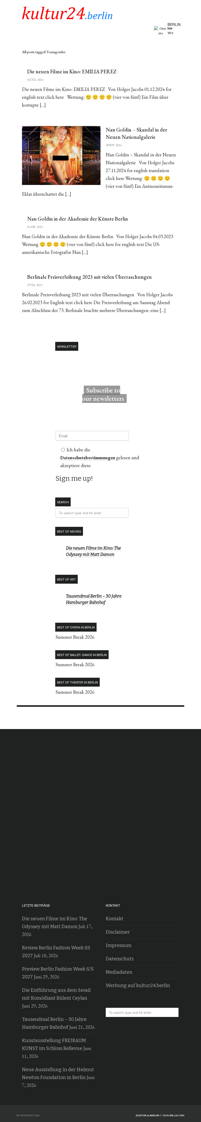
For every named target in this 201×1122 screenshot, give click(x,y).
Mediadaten (119, 972)
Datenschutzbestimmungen (87, 458)
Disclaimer (118, 932)
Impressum (118, 945)
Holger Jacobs (174, 1115)
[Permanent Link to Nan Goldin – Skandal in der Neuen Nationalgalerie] (61, 155)
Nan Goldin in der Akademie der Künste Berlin (77, 218)
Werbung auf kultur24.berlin (138, 985)
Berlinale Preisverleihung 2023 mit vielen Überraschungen (89, 276)
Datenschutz (120, 959)
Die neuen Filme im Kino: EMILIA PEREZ (71, 71)
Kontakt (114, 919)
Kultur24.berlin (147, 1115)
